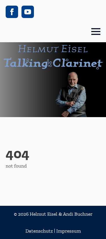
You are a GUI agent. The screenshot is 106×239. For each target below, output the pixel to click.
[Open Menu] (95, 31)
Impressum (68, 231)
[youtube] (27, 12)
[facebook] (12, 12)
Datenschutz (39, 231)
